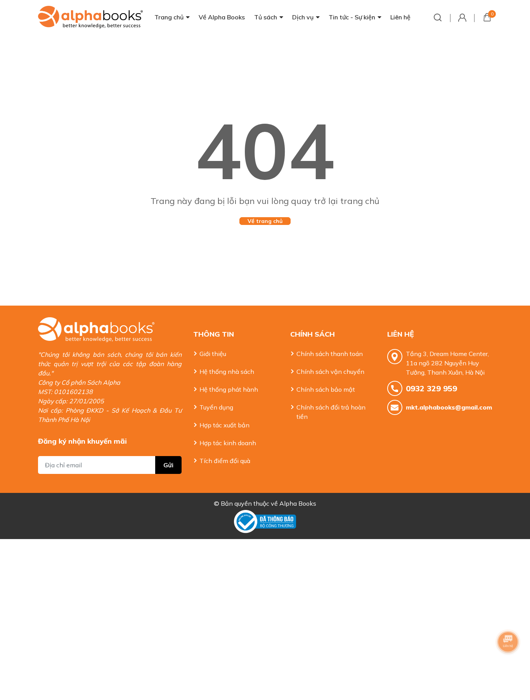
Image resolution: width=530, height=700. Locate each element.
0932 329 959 (431, 388)
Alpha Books (297, 503)
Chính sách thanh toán (329, 354)
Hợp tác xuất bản (224, 425)
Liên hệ (400, 17)
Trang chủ (169, 17)
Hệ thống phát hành (228, 389)
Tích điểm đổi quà (224, 461)
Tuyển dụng (216, 407)
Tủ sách (265, 17)
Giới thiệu (212, 354)
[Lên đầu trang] (508, 663)
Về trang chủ (265, 221)
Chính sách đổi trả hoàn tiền (330, 411)
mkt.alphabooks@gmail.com (449, 407)
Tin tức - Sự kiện (352, 17)
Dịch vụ (302, 17)
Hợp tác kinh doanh (227, 443)
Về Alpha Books (222, 17)
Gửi (168, 465)
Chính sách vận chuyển (330, 371)
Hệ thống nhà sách (226, 371)
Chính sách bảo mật (325, 389)
